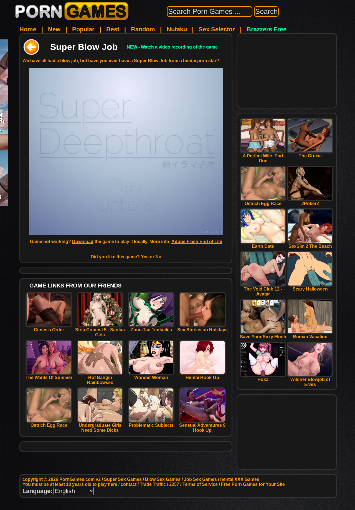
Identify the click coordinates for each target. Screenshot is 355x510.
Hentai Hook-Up (202, 377)
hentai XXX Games (239, 479)
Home (27, 29)
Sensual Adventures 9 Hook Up (202, 428)
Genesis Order (49, 329)
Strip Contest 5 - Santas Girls (100, 332)
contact (128, 484)
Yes (145, 256)
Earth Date (263, 246)
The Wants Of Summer (49, 377)
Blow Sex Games (163, 479)
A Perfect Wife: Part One (263, 158)
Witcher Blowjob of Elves (310, 382)
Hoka (262, 379)
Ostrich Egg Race (49, 425)
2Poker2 (310, 203)
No (158, 256)
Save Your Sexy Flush (263, 336)
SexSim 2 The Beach (310, 246)
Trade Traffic (153, 484)
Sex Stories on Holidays (202, 329)
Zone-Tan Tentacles (151, 329)
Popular (83, 29)
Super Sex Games (123, 479)
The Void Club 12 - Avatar (263, 291)
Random (143, 29)
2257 (174, 484)
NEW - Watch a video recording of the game (172, 47)
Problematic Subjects (151, 425)
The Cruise (310, 155)
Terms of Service (200, 484)
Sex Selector (217, 29)
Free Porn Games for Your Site (253, 484)
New (54, 29)
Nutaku (177, 29)
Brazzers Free (266, 29)
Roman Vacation (310, 336)
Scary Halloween (310, 289)
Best (112, 29)
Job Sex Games (200, 479)
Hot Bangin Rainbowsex (100, 380)
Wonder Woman (151, 377)
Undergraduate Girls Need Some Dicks (100, 428)
